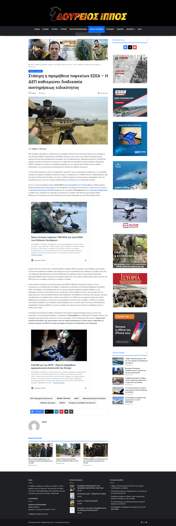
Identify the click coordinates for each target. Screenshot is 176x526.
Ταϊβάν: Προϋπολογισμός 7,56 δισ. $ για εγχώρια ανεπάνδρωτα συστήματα (136, 361)
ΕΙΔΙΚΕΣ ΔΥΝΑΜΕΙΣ (96, 29)
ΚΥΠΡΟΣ (64, 29)
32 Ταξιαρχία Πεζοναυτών (42, 398)
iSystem (66, 522)
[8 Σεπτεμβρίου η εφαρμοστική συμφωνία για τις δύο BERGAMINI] (118, 400)
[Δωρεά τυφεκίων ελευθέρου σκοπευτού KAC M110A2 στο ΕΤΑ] (68, 450)
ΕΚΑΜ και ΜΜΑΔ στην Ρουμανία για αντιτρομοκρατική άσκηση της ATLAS (95, 461)
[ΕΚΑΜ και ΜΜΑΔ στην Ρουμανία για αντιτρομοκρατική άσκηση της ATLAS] (95, 450)
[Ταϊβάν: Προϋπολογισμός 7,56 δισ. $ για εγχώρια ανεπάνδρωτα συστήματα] (118, 361)
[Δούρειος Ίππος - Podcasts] (68, 49)
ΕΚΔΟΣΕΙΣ (130, 29)
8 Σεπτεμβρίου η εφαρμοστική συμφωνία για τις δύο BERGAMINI (135, 400)
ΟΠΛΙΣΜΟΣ (110, 29)
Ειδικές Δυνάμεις (48, 403)
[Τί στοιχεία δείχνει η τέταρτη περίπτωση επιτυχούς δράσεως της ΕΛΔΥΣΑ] (118, 391)
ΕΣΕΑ (63, 403)
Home (32, 64)
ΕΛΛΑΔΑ (46, 29)
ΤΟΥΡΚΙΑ (54, 29)
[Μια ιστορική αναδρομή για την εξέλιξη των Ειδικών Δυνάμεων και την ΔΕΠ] (40, 450)
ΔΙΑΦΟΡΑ (120, 29)
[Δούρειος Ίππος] (88, 13)
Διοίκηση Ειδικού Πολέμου (95, 398)
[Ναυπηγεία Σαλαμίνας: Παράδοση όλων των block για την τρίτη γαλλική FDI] (118, 371)
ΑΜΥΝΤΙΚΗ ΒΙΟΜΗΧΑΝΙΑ (78, 29)
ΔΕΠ (77, 398)
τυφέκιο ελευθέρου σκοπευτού (82, 403)
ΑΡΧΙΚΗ (37, 29)
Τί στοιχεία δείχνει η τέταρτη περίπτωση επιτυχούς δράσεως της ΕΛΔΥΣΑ (136, 390)
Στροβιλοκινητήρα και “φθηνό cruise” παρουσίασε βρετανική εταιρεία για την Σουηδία (135, 380)
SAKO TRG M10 (64, 398)
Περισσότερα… (55, 493)
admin (34, 93)
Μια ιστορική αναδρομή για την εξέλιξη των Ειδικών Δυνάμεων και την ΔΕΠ (40, 461)
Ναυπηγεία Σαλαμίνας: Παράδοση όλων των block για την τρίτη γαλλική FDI (135, 370)
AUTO (140, 29)
